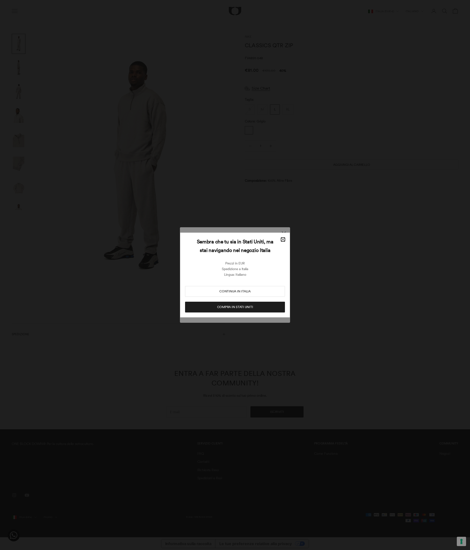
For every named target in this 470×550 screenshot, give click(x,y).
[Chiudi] (283, 239)
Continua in (235, 291)
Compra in (235, 307)
